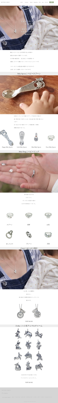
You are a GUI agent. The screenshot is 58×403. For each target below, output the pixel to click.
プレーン (29, 244)
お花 (48, 225)
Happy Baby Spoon (7, 147)
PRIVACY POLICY (48, 397)
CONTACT (46, 2)
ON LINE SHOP (6, 397)
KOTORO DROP (5, 2)
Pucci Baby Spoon (51, 147)
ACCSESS (35, 397)
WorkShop (26, 2)
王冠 (48, 244)
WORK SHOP (17, 397)
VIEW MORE (29, 321)
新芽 (28, 225)
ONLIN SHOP (52, 2)
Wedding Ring (36, 2)
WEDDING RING (29, 397)
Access (43, 2)
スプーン (9, 225)
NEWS (40, 2)
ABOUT (21, 2)
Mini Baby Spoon (36, 147)
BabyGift (31, 2)
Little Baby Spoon (22, 147)
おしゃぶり (9, 244)
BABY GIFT (23, 397)
